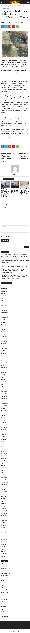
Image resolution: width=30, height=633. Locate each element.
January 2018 (4, 537)
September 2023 (4, 374)
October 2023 (4, 372)
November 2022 (4, 398)
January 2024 (4, 365)
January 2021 (4, 451)
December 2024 (4, 339)
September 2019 (4, 489)
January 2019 (4, 508)
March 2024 (3, 360)
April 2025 (3, 329)
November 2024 (4, 341)
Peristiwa (3, 582)
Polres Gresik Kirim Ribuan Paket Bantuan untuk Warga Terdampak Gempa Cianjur (22, 156)
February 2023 (4, 391)
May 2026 (3, 298)
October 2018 (4, 515)
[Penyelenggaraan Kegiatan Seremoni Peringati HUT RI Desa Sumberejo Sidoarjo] (15, 184)
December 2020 (4, 453)
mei (1, 578)
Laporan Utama (4, 575)
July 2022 (3, 408)
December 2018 (4, 510)
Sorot (7, 8)
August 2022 (4, 405)
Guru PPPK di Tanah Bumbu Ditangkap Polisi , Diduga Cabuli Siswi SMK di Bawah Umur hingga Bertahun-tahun (24, 191)
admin (3, 22)
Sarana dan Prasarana (6, 589)
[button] (27, 2)
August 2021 (4, 434)
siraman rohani (4, 592)
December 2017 (4, 539)
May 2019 (3, 499)
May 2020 (3, 470)
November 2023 (4, 370)
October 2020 (4, 458)
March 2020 (3, 475)
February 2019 (4, 506)
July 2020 (3, 465)
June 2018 (3, 525)
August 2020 (4, 463)
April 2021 (3, 444)
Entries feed (3, 614)
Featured (3, 570)
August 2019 (4, 491)
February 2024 (4, 362)
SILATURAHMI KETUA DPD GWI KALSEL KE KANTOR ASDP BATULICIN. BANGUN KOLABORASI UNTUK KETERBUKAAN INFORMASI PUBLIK (14, 277)
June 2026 (3, 296)
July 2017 (3, 551)
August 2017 (4, 549)
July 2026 (3, 293)
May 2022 (3, 413)
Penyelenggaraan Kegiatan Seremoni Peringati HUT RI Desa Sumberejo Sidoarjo (15, 190)
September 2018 (4, 518)
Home (2, 5)
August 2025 (4, 319)
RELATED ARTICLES (9, 179)
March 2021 (3, 446)
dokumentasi (4, 568)
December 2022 (4, 396)
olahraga (3, 580)
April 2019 (3, 501)
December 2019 (4, 482)
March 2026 (3, 303)
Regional (3, 587)
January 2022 (4, 422)
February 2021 (4, 448)
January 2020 (4, 479)
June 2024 (3, 353)
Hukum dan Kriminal (5, 573)
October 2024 (4, 343)
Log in (2, 611)
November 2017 (4, 541)
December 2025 (4, 310)
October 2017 (4, 544)
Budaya (2, 566)
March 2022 (3, 417)
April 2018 (3, 530)
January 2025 (4, 336)
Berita (5, 5)
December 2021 (4, 424)
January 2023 (4, 393)
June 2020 (3, 467)
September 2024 (4, 346)
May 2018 (3, 527)
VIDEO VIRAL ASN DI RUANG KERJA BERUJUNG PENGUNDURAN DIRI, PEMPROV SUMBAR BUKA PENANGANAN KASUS (13, 271)
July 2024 (3, 350)
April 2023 (3, 386)
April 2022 (3, 415)
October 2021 (4, 429)
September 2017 (4, 546)
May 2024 (3, 355)
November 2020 (4, 456)
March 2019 (3, 503)
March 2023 (3, 389)
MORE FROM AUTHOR (21, 179)
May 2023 (3, 384)
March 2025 (3, 331)
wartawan (3, 601)
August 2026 (4, 291)
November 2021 (4, 427)
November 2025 (4, 312)
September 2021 (4, 432)
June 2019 (3, 496)
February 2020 (4, 477)
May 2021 (3, 441)
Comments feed (4, 616)
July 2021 (3, 436)
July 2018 (3, 522)
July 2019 (3, 494)
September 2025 (4, 317)
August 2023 (4, 377)
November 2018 (4, 513)
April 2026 (3, 300)
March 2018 (3, 532)
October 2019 (4, 487)
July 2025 (3, 322)
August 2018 (4, 520)
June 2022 (3, 410)
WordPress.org (4, 618)
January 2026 (4, 307)
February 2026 (4, 305)
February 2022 (4, 420)
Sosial (2, 597)
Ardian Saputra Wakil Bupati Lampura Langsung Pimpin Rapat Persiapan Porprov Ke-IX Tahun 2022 (7, 157)
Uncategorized (4, 599)
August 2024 (4, 348)
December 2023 (4, 367)
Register (3, 609)
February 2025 (4, 334)
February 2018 (4, 534)
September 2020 (4, 460)
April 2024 (3, 358)
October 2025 (4, 315)
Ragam (2, 585)
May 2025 (3, 327)
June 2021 (3, 439)
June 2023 (3, 381)
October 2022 (4, 401)
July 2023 (3, 379)
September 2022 (4, 403)
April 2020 (3, 472)
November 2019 (4, 484)
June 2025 (3, 324)
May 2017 (3, 556)
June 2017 (3, 553)
